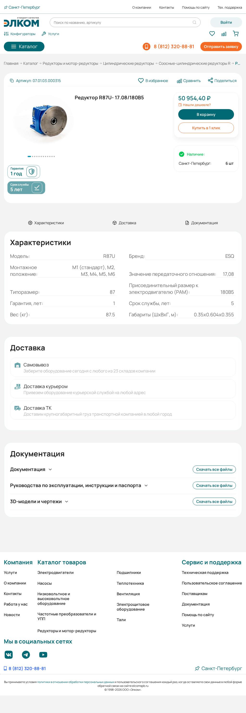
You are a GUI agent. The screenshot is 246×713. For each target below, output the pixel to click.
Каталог (30, 63)
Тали (121, 619)
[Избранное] (212, 34)
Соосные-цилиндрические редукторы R (194, 63)
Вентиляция (128, 593)
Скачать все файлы (214, 469)
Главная (11, 63)
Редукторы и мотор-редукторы (70, 63)
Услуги (10, 572)
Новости (12, 614)
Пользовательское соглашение (212, 583)
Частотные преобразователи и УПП (66, 616)
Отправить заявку (221, 46)
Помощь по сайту (195, 7)
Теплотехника (130, 583)
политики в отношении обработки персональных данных (75, 682)
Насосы (44, 583)
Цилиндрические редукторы (128, 63)
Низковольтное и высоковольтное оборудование (53, 598)
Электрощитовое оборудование (133, 607)
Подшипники (129, 572)
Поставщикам (194, 593)
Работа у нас (16, 604)
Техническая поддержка (205, 572)
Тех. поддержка (230, 7)
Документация (196, 604)
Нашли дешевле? (197, 105)
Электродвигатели (55, 572)
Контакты (166, 7)
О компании (141, 7)
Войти (226, 22)
